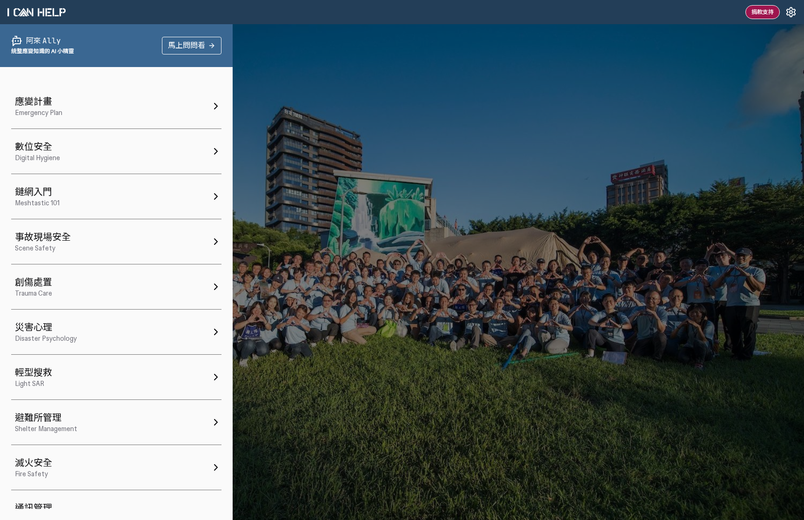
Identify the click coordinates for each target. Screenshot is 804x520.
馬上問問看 (186, 45)
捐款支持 (762, 12)
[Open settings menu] (791, 12)
